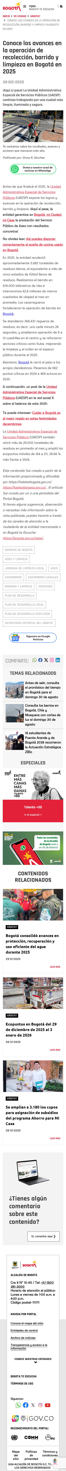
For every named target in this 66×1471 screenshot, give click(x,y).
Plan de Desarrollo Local (24, 604)
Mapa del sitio (16, 1455)
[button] (34, 661)
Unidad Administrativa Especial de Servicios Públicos (32, 192)
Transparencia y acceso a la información (29, 1346)
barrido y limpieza (18, 586)
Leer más (55, 967)
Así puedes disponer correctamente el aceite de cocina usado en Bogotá (33, 244)
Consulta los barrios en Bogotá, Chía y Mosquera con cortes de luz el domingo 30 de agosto (42, 714)
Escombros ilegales (43, 577)
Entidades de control (24, 1330)
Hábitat (35, 16)
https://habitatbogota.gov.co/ (25, 487)
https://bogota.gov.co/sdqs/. (23, 538)
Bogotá (8, 314)
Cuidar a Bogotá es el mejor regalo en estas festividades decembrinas (31, 418)
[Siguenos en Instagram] (40, 1405)
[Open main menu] (24, 6)
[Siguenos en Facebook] (18, 1405)
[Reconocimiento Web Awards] (49, 1437)
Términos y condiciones (50, 1453)
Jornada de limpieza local (24, 568)
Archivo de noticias (23, 1338)
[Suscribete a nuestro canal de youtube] (47, 1405)
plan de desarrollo (19, 595)
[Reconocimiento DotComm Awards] (31, 1437)
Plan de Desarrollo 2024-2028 (27, 614)
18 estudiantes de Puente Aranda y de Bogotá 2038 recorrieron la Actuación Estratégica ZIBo (43, 742)
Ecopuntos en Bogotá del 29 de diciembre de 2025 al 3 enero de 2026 (31, 1029)
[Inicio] (12, 6)
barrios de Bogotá (19, 550)
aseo (54, 568)
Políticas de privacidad (31, 1455)
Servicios (45, 586)
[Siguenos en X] (33, 1405)
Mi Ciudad (20, 16)
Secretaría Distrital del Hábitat (29, 623)
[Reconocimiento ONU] (14, 1437)
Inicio (6, 16)
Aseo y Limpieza (16, 559)
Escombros (13, 577)
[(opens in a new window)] (52, 661)
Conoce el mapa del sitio (27, 1323)
